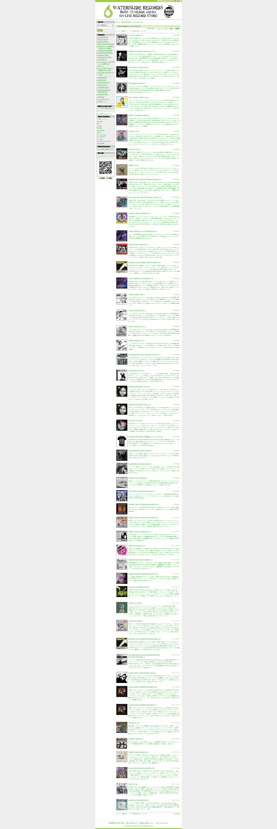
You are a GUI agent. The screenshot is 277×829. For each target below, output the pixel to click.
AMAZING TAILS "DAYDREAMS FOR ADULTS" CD (143, 504)
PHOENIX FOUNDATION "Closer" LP (139, 386)
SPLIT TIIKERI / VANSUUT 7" (137, 83)
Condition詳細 (100, 143)
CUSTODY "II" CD (133, 131)
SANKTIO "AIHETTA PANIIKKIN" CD (139, 213)
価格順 (171, 28)
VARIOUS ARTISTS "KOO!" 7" (137, 310)
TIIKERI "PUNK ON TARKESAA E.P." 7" (139, 531)
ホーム (118, 22)
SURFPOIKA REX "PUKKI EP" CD (138, 244)
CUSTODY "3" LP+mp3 (135, 603)
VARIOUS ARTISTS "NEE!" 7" (136, 294)
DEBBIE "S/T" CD (133, 165)
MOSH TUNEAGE (103, 42)
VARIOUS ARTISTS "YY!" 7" (136, 340)
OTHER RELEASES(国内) (105, 53)
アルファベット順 (162, 28)
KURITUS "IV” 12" (133, 723)
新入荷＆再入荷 (102, 77)
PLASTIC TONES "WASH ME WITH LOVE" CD (141, 673)
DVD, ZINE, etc (102, 59)
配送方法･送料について (146, 823)
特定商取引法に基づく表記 (116, 823)
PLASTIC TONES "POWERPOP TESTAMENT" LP (142, 705)
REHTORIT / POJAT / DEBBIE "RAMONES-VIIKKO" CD (144, 262)
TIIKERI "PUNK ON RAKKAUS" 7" (138, 752)
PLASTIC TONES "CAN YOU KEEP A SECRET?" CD (143, 517)
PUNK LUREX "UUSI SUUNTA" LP (138, 67)
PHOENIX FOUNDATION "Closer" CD (139, 404)
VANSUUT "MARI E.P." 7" (135, 35)
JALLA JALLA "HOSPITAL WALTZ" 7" (139, 587)
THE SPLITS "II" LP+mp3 (135, 420)
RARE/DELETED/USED (104, 57)
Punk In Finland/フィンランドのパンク (132, 22)
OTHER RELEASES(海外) (105, 50)
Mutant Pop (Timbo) (103, 55)
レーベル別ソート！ (104, 99)
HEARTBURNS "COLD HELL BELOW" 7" (140, 464)
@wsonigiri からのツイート (104, 114)
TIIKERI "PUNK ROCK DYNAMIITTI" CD (140, 559)
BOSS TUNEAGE (103, 39)
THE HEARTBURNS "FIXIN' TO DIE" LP (139, 450)
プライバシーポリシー (161, 823)
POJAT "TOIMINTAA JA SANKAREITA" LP (140, 278)
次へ (179, 814)
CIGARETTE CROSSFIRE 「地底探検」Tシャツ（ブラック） (145, 436)
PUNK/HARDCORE (103, 82)
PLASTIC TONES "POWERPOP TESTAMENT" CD (142, 687)
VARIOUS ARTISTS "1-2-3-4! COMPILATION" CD (142, 231)
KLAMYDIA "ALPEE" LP (135, 621)
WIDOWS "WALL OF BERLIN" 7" (137, 478)
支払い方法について (132, 823)
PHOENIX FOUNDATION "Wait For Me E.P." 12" (142, 51)
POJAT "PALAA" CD (134, 149)
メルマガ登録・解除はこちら (105, 149)
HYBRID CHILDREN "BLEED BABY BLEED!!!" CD (143, 574)
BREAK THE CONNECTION (106, 44)
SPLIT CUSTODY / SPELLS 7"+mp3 (138, 97)
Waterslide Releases (103, 37)
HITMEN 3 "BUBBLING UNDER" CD (139, 115)
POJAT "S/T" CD (133, 784)
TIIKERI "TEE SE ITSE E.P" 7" (136, 545)
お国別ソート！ (102, 101)
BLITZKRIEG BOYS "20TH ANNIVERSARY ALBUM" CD (144, 179)
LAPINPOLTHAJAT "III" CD (136, 370)
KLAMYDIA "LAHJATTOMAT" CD (138, 800)
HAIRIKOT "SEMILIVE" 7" (136, 739)
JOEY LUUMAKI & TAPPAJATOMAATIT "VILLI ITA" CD (144, 197)
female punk (101, 97)
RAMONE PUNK (103, 94)
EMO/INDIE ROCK (103, 87)
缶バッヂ (100, 66)
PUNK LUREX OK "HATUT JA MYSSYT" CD (141, 768)
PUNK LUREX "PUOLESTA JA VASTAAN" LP (141, 491)
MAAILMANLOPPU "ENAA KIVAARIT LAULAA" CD (143, 354)
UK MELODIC (102, 80)
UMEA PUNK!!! (102, 85)
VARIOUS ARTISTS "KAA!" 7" (137, 326)
